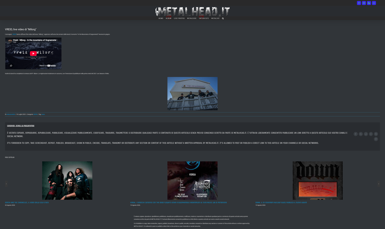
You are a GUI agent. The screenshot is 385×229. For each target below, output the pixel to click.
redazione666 (11, 114)
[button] (223, 18)
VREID (14, 34)
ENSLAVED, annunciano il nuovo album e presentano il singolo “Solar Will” (286, 202)
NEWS (35, 114)
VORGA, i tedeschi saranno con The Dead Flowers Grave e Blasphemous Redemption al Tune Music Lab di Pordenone (53, 202)
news (43, 114)
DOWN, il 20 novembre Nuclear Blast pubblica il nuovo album (156, 202)
